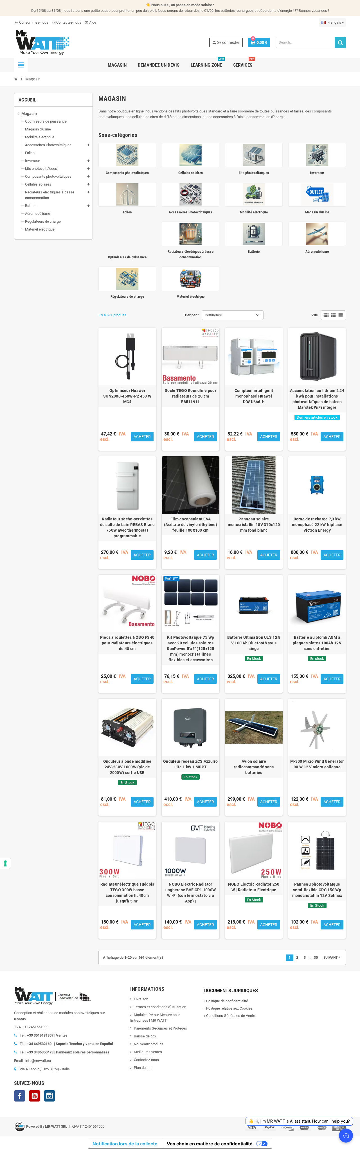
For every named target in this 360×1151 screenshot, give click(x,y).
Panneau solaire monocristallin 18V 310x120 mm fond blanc (254, 524)
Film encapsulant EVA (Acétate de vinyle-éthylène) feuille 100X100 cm (190, 524)
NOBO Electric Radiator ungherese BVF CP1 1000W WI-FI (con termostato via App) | (190, 892)
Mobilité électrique (254, 212)
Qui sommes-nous (33, 22)
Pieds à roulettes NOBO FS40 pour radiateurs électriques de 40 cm (127, 643)
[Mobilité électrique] (254, 194)
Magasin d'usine (317, 212)
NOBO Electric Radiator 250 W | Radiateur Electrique (253, 887)
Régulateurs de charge (127, 296)
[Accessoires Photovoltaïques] (190, 194)
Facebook (19, 1096)
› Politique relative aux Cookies (228, 1008)
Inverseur (317, 173)
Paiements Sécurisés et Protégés (160, 1028)
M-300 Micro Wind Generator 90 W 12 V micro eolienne (317, 764)
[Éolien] (127, 194)
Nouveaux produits (148, 1044)
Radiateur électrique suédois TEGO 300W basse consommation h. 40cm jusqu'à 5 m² (127, 892)
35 (316, 957)
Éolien (127, 212)
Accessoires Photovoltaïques (190, 212)
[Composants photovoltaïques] (127, 155)
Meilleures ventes (148, 1052)
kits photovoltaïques (254, 173)
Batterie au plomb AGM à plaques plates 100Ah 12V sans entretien (317, 643)
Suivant (332, 957)
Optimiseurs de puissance (127, 257)
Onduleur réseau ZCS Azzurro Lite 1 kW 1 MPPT (190, 764)
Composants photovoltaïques (127, 173)
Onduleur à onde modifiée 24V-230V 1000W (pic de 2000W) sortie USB (127, 767)
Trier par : (191, 315)
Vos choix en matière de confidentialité (210, 1144)
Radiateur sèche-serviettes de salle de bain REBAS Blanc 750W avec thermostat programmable (127, 527)
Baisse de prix (145, 1036)
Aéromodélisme (317, 251)
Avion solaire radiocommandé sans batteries (254, 767)
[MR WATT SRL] (42, 42)
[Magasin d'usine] (317, 194)
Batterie (254, 251)
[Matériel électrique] (190, 278)
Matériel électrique (191, 296)
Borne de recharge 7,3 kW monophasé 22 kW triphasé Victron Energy (317, 524)
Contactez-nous (68, 22)
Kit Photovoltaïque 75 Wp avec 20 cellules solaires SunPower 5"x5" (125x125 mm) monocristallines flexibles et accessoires (190, 648)
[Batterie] (254, 233)
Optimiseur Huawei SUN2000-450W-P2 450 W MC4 (127, 396)
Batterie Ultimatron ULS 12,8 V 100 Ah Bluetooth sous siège (254, 643)
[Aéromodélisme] (317, 233)
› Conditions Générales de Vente (229, 1016)
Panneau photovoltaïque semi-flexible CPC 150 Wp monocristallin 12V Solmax (317, 890)
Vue (314, 315)
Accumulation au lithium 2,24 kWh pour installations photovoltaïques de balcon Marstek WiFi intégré (317, 399)
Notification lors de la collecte (125, 1144)
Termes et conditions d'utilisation (160, 1007)
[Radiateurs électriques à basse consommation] (190, 233)
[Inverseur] (317, 155)
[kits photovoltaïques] (254, 155)
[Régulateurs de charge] (127, 278)
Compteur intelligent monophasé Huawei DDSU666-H (254, 396)
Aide (90, 22)
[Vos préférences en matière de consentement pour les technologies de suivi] (5, 863)
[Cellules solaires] (190, 155)
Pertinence (213, 315)
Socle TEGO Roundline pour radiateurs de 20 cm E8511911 (190, 396)
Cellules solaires (190, 173)
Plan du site (143, 1068)
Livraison (141, 999)
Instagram (49, 1096)
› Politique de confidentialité (226, 1001)
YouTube (34, 1096)
